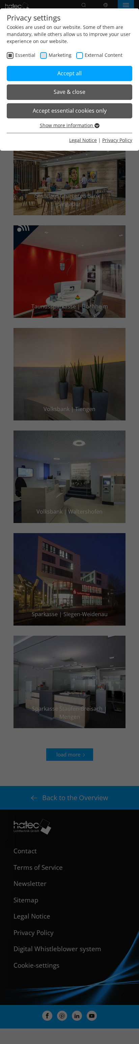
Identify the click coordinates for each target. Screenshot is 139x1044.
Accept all (69, 73)
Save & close (69, 92)
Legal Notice (83, 140)
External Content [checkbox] (103, 55)
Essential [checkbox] (25, 55)
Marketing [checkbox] (60, 55)
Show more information (67, 125)
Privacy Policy (117, 140)
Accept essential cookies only (70, 110)
